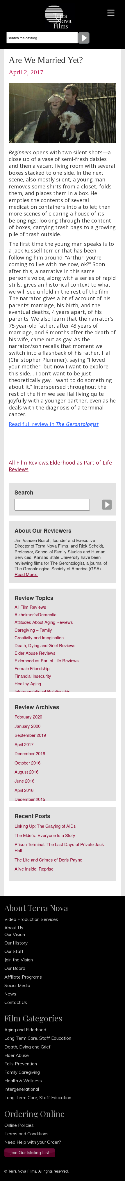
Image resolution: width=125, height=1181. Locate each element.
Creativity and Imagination (39, 637)
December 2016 (30, 753)
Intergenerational (21, 1089)
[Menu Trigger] (111, 12)
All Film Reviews (28, 462)
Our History (16, 943)
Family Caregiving (22, 1072)
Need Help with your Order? (32, 1142)
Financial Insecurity (33, 676)
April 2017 (24, 744)
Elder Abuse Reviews (35, 653)
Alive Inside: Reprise (34, 869)
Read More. (26, 574)
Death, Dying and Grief (27, 1047)
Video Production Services (31, 919)
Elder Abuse (16, 1055)
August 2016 (26, 772)
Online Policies (19, 1125)
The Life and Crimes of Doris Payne (48, 860)
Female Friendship (32, 668)
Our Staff (14, 951)
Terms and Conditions (26, 1133)
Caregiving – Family (33, 630)
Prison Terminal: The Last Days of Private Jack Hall (59, 847)
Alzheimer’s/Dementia (35, 614)
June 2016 (24, 781)
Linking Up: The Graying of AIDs (45, 826)
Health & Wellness (23, 1080)
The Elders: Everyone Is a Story (45, 835)
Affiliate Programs (23, 977)
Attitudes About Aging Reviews (44, 622)
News (10, 994)
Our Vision (14, 934)
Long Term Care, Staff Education (37, 1038)
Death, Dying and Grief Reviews (45, 645)
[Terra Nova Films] (60, 16)
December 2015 (30, 799)
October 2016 (27, 763)
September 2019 (30, 735)
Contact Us (15, 1002)
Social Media (17, 985)
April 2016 (24, 790)
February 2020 (28, 717)
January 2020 (27, 726)
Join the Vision (18, 960)
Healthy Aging (28, 683)
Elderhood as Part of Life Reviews (60, 466)
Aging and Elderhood (25, 1029)
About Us (13, 928)
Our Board (14, 968)
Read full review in (54, 424)
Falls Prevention (20, 1064)
